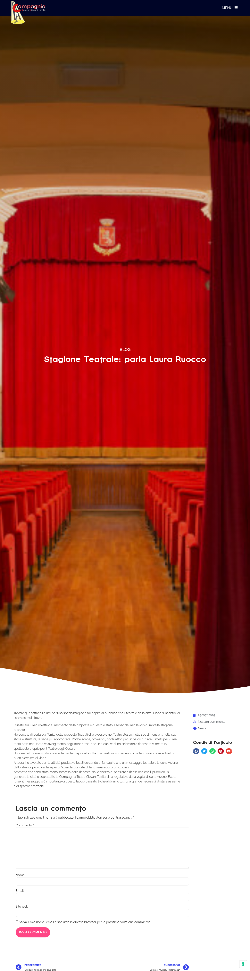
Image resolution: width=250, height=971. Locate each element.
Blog (125, 349)
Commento (25, 825)
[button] (196, 751)
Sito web (22, 906)
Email (20, 890)
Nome (21, 875)
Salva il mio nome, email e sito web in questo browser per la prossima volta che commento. (85, 922)
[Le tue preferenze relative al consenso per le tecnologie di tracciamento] (243, 964)
